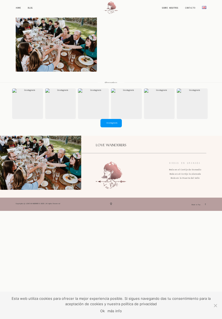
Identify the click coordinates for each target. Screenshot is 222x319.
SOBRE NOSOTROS (170, 8)
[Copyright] (111, 204)
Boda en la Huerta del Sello (185, 178)
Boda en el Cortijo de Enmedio (185, 169)
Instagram (111, 123)
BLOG (30, 8)
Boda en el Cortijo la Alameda (185, 174)
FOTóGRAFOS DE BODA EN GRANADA (36, 164)
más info (114, 311)
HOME (18, 8)
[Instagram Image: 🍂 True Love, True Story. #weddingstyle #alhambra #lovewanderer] (93, 103)
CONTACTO (190, 8)
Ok (102, 311)
